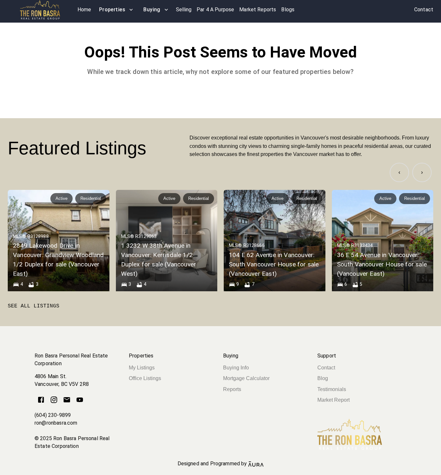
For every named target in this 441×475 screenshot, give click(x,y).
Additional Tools (220, 471)
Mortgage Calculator (246, 378)
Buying (151, 9)
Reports (232, 389)
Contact (326, 367)
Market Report (333, 400)
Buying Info (236, 367)
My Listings (142, 367)
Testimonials (331, 389)
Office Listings (145, 378)
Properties (112, 9)
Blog (322, 378)
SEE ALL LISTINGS (33, 306)
